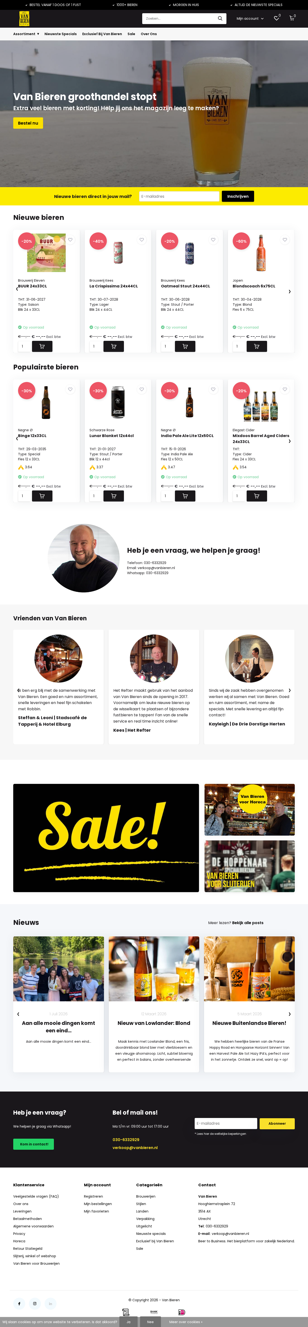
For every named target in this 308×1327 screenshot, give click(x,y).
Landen (142, 1211)
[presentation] (12, 288)
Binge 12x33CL (32, 435)
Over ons (20, 1203)
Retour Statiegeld (27, 1248)
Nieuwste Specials (61, 34)
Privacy (19, 1233)
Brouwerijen (145, 1196)
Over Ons (149, 34)
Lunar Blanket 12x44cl (112, 435)
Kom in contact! (33, 1144)
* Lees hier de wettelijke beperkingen (220, 1134)
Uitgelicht (144, 1226)
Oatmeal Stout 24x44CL (185, 286)
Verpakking (145, 1218)
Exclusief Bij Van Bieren (102, 34)
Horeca (19, 1241)
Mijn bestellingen (98, 1203)
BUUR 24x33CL (32, 286)
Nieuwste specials (151, 1233)
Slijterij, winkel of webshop (34, 1256)
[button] (149, 749)
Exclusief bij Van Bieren (155, 1241)
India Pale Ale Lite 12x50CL (187, 435)
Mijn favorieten (96, 1211)
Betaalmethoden (27, 1218)
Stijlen (141, 1203)
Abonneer (277, 1123)
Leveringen (22, 1211)
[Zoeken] (220, 18)
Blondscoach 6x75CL (254, 286)
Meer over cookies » (185, 1322)
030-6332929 (126, 1140)
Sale (131, 34)
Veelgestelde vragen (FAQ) (36, 1196)
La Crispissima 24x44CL (114, 286)
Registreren (93, 1196)
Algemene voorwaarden (33, 1226)
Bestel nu (28, 123)
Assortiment (24, 34)
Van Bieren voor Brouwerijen (36, 1263)
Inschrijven (238, 196)
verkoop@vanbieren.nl (135, 1147)
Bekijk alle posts (247, 923)
